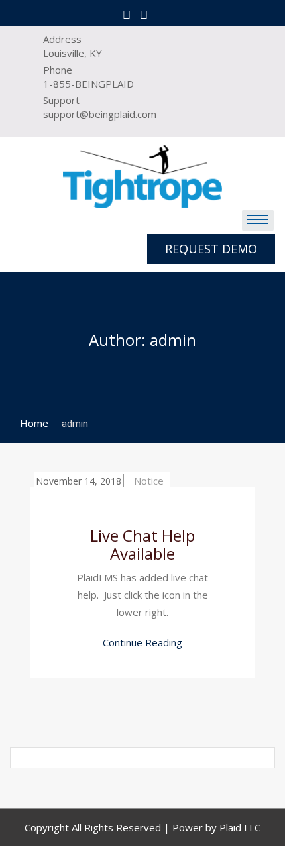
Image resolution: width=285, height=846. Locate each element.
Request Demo (211, 249)
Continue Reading (142, 642)
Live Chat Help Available (142, 544)
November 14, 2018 (78, 481)
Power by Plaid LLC (216, 827)
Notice (149, 480)
